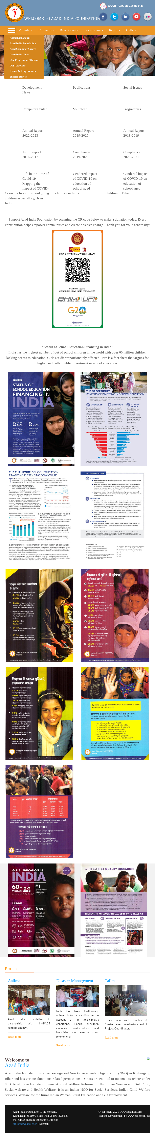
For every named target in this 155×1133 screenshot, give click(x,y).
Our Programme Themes (24, 59)
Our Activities (17, 65)
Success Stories (18, 76)
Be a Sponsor (69, 30)
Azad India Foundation (23, 43)
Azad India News (19, 54)
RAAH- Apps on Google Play (125, 5)
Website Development (110, 1115)
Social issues (94, 30)
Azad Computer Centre (23, 48)
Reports (114, 30)
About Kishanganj (20, 37)
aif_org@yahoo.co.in (25, 1123)
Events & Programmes (23, 71)
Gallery (131, 30)
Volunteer (25, 30)
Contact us (46, 30)
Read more (15, 1036)
